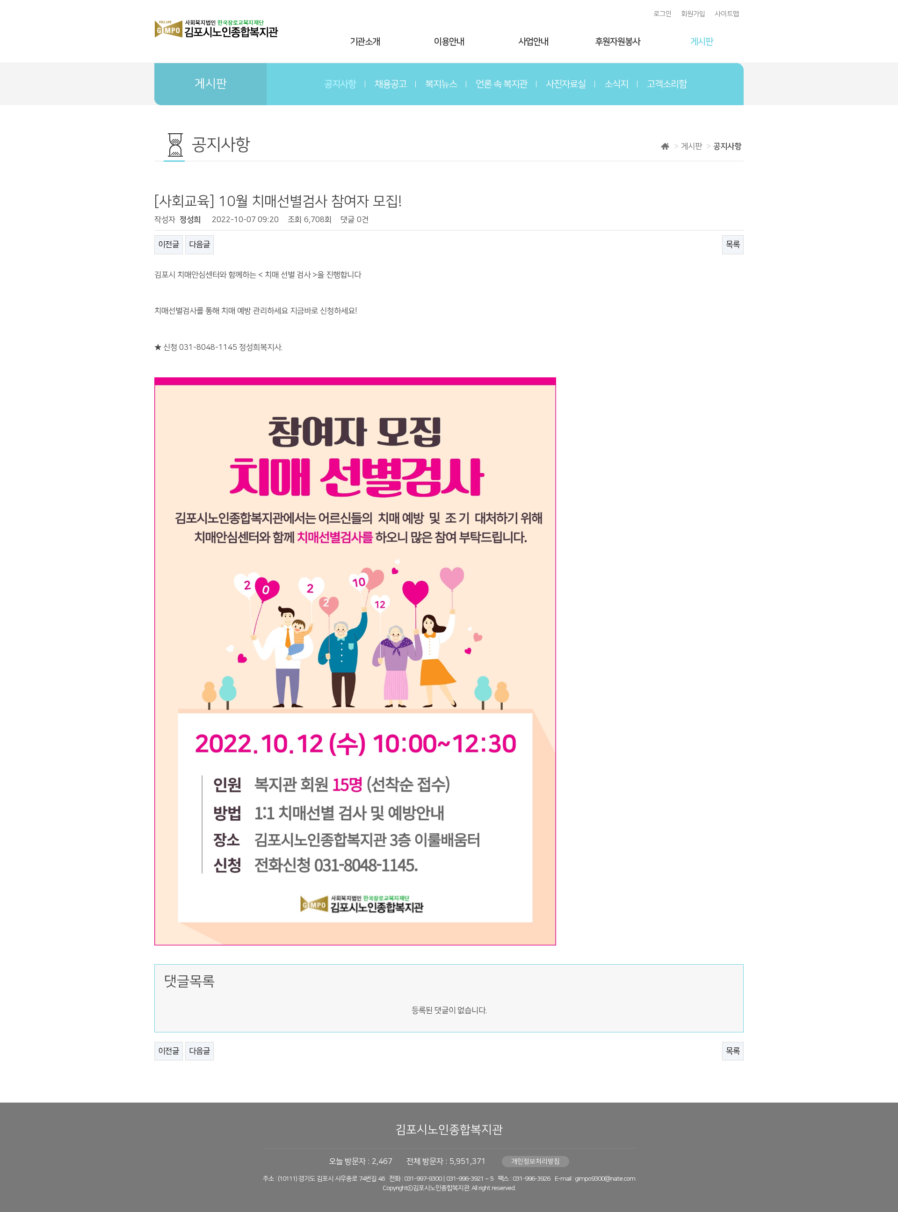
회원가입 (693, 14)
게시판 (701, 42)
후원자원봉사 (617, 42)
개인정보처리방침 (535, 1161)
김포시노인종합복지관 (449, 1130)
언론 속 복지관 (501, 84)
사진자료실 (566, 84)
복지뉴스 (441, 84)
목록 (733, 244)
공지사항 (340, 84)
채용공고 (390, 84)
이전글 (168, 244)
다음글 (199, 244)
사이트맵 (727, 14)
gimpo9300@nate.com (605, 1179)
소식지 (616, 84)
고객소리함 (667, 84)
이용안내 (449, 42)
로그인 (662, 14)
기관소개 (365, 42)
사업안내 (533, 42)
